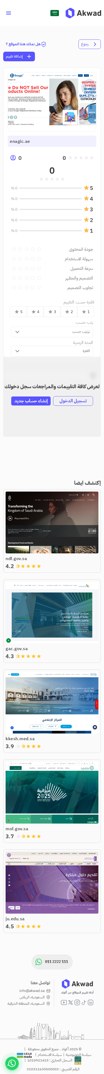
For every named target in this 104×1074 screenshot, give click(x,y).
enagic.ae (20, 141)
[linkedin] (90, 1002)
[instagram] (77, 1002)
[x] (70, 1002)
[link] (83, 13)
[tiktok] (84, 1002)
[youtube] (64, 1002)
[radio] (91, 157)
